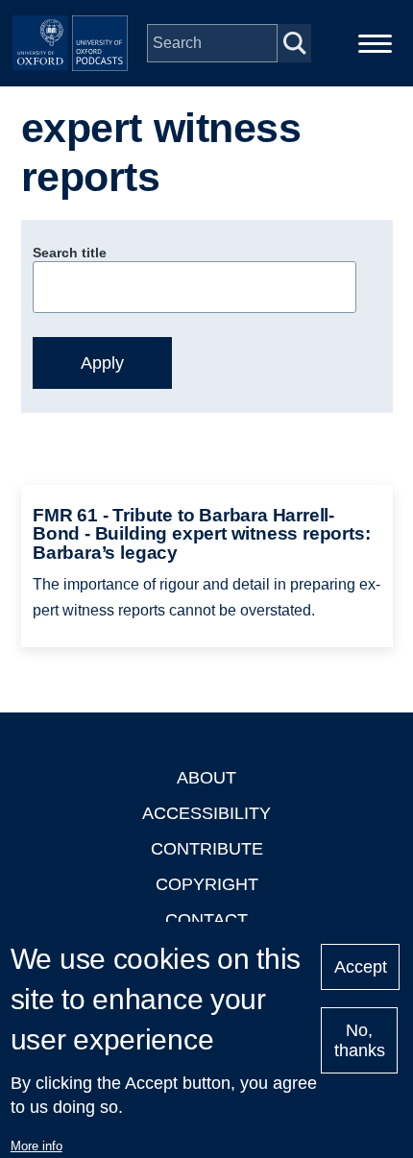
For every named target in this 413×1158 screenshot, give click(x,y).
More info (36, 1146)
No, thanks (359, 1040)
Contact (206, 919)
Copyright (207, 884)
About (206, 777)
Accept (360, 967)
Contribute (207, 848)
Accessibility (206, 813)
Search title (70, 252)
